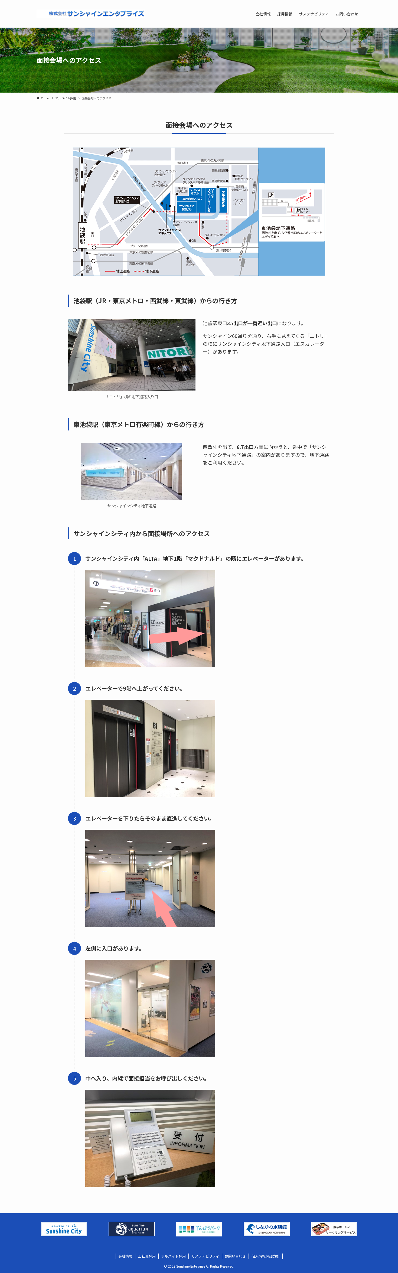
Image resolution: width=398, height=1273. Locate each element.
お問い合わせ (235, 1256)
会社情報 (125, 1256)
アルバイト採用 (173, 1256)
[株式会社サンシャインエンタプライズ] (91, 13)
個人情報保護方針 (266, 1256)
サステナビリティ (205, 1256)
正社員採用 (147, 1256)
